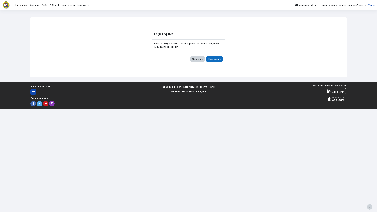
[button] (306, 5)
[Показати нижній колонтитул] (369, 207)
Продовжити (214, 59)
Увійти (371, 5)
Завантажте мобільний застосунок (188, 91)
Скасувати (197, 59)
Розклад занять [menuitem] (66, 5)
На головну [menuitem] (21, 5)
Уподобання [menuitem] (83, 5)
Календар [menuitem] (35, 5)
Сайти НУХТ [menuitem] (48, 5)
